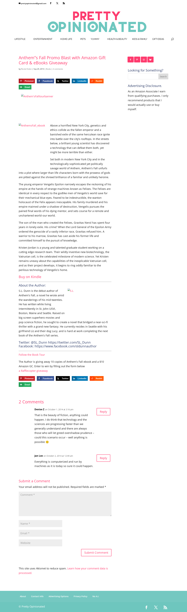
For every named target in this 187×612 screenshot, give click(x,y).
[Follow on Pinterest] (137, 59)
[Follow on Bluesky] (151, 59)
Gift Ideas (158, 39)
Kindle (36, 276)
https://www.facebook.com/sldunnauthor (66, 346)
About (23, 596)
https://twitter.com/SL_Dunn (69, 342)
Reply (103, 412)
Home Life (66, 39)
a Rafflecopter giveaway (33, 370)
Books (48, 69)
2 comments (58, 69)
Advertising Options (59, 596)
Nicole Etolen (26, 69)
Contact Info (37, 596)
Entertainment (42, 39)
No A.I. (95, 596)
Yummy (95, 39)
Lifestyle (19, 39)
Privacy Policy (80, 596)
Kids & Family (139, 39)
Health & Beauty (117, 39)
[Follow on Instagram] (144, 59)
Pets (83, 39)
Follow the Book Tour (32, 354)
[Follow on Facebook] (131, 59)
